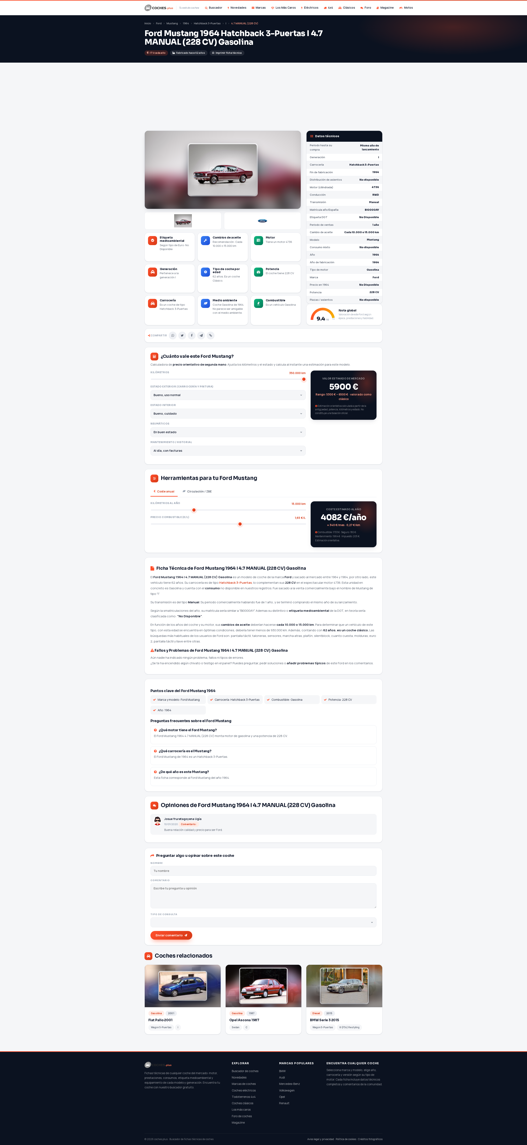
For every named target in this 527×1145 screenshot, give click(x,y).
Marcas (261, 7)
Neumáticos (159, 423)
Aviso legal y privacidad (320, 1139)
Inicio (148, 23)
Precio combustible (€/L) (228, 517)
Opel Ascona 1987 (244, 1020)
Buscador (215, 7)
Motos (408, 7)
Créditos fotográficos (370, 1139)
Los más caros (241, 1109)
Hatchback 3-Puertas (207, 23)
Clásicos (349, 7)
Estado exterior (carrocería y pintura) (181, 386)
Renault (284, 1103)
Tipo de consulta (163, 914)
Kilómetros (228, 372)
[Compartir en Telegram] (201, 335)
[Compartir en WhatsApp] (173, 335)
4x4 (330, 7)
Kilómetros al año (228, 503)
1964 (186, 23)
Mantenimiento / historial (171, 442)
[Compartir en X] (182, 335)
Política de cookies (346, 1139)
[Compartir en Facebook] (192, 335)
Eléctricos (311, 7)
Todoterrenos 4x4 (244, 1097)
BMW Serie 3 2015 (324, 1020)
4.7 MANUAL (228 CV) (244, 23)
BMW (282, 1071)
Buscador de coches (245, 1071)
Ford (159, 23)
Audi (282, 1077)
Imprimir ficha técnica (229, 52)
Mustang (172, 23)
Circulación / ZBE (199, 491)
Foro (368, 7)
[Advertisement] (263, 93)
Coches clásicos (242, 1103)
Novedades (238, 7)
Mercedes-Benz (289, 1084)
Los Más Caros (286, 7)
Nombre (156, 863)
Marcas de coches (244, 1084)
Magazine (387, 7)
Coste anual (165, 491)
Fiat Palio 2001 (160, 1020)
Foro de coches (242, 1116)
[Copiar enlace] (211, 335)
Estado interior (163, 405)
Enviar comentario (169, 935)
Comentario (160, 880)
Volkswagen (287, 1090)
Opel (282, 1097)
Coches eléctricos (244, 1090)
